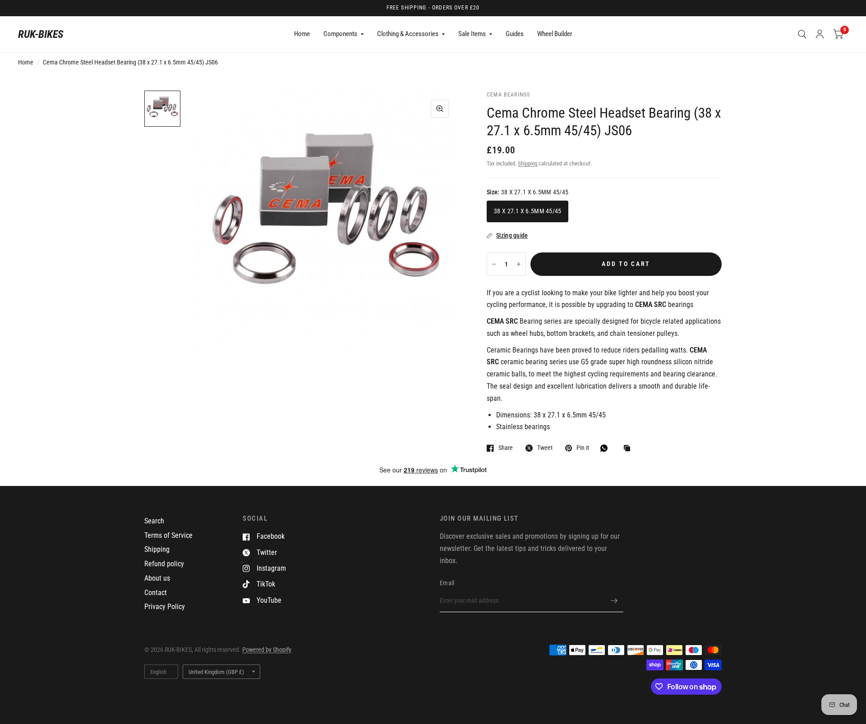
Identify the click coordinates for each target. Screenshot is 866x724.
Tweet (545, 447)
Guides (515, 34)
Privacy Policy (164, 606)
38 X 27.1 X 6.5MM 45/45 (527, 211)
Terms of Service (168, 535)
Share (505, 447)
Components (340, 34)
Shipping (527, 163)
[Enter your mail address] (614, 600)
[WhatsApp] (606, 448)
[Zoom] (440, 109)
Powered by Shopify (266, 649)
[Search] (802, 34)
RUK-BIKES (41, 34)
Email (447, 583)
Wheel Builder (554, 34)
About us (157, 578)
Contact (155, 592)
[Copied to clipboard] (629, 448)
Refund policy (164, 563)
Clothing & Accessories (407, 34)
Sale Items (472, 34)
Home (302, 34)
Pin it (582, 447)
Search (154, 521)
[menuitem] (302, 34)
